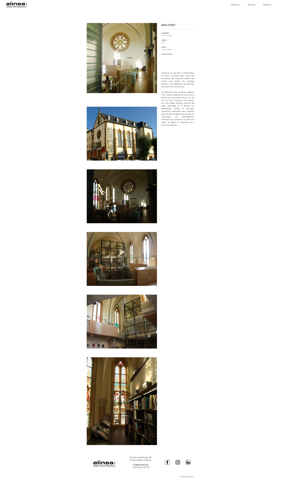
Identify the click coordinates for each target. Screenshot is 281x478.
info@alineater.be (140, 464)
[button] (235, 5)
